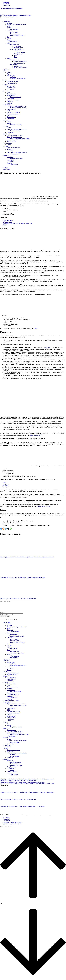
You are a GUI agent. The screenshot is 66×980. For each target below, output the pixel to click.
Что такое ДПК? (8, 220)
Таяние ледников (12, 771)
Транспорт (10, 150)
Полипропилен (11, 717)
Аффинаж (13, 77)
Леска (15, 57)
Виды (8, 92)
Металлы (6, 70)
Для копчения (18, 66)
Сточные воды (7, 143)
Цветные (9, 72)
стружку (5, 484)
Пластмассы (7, 104)
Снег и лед (6, 134)
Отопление (10, 89)
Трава (8, 43)
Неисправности (21, 52)
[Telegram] (6, 529)
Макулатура (6, 69)
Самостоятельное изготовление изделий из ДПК (17, 223)
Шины (9, 123)
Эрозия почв (14, 164)
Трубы (9, 720)
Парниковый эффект (16, 158)
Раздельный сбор (12, 83)
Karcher (12, 754)
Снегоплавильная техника (14, 135)
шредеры (47, 347)
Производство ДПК (36, 435)
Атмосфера (10, 157)
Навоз (5, 84)
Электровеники (15, 154)
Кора (8, 26)
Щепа (8, 58)
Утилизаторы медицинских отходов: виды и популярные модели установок (31, 783)
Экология (6, 155)
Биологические (11, 94)
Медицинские (11, 95)
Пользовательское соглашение (12, 824)
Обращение (10, 98)
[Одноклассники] (3, 529)
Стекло (5, 126)
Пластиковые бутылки (13, 112)
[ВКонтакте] (1, 529)
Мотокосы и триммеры (17, 49)
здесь (36, 328)
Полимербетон (11, 117)
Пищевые (10, 101)
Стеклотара (10, 132)
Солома (9, 38)
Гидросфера (10, 160)
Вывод (5, 225)
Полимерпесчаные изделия (18, 107)
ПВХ (8, 110)
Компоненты (10, 149)
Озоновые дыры (15, 763)
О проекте (6, 3)
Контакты (6, 2)
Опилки (9, 30)
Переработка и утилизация (11, 700)
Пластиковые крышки (13, 114)
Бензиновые (17, 46)
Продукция (13, 41)
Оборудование (14, 60)
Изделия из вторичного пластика (16, 106)
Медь (11, 668)
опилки (5, 485)
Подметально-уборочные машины (17, 152)
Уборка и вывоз (11, 141)
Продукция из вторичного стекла (16, 129)
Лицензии (10, 688)
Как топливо (14, 32)
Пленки (9, 115)
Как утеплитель (15, 34)
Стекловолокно (14, 130)
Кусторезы (10, 630)
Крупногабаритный (12, 81)
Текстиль (9, 103)
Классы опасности (15, 97)
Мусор (5, 80)
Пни (8, 37)
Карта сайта (6, 5)
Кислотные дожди (15, 762)
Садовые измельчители (20, 61)
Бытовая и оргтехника (13, 147)
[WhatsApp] (11, 529)
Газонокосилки (14, 44)
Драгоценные (11, 75)
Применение (14, 29)
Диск (15, 55)
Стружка (9, 40)
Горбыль (9, 623)
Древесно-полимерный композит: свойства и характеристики (18, 598)
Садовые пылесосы (19, 63)
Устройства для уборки (17, 636)
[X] (8, 529)
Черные (9, 74)
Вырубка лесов (11, 767)
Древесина (6, 21)
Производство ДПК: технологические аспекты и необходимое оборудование (22, 577)
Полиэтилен (10, 118)
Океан (12, 161)
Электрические (18, 47)
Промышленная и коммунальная (19, 138)
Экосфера (9, 163)
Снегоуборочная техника (14, 137)
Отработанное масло (13, 100)
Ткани (12, 707)
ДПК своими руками (44, 506)
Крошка (9, 121)
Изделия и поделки (16, 124)
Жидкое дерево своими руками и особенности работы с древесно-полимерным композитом (27, 557)
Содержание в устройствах (18, 78)
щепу (5, 482)
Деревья (9, 23)
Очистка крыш (11, 140)
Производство (7, 222)
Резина (5, 120)
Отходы (5, 90)
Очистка (9, 144)
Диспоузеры (13, 697)
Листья (9, 27)
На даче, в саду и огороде (17, 35)
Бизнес (9, 127)
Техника (5, 146)
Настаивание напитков (20, 67)
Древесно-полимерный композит (16, 24)
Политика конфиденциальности (12, 822)
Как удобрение (11, 86)
